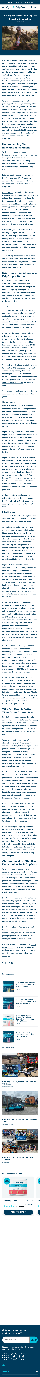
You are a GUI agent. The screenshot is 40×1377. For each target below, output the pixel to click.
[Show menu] (3, 7)
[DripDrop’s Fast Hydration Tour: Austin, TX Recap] (20, 1141)
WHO (29, 259)
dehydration (32, 236)
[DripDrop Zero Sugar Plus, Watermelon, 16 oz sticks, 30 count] (18, 1187)
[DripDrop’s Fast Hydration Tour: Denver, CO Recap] (20, 1065)
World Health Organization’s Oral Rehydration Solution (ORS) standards (19, 379)
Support (5, 1371)
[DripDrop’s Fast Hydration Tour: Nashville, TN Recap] (20, 1103)
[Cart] (35, 7)
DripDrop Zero (21, 501)
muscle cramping (19, 591)
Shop (4, 1365)
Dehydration (7, 192)
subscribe (6, 956)
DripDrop (9, 121)
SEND (34, 1340)
